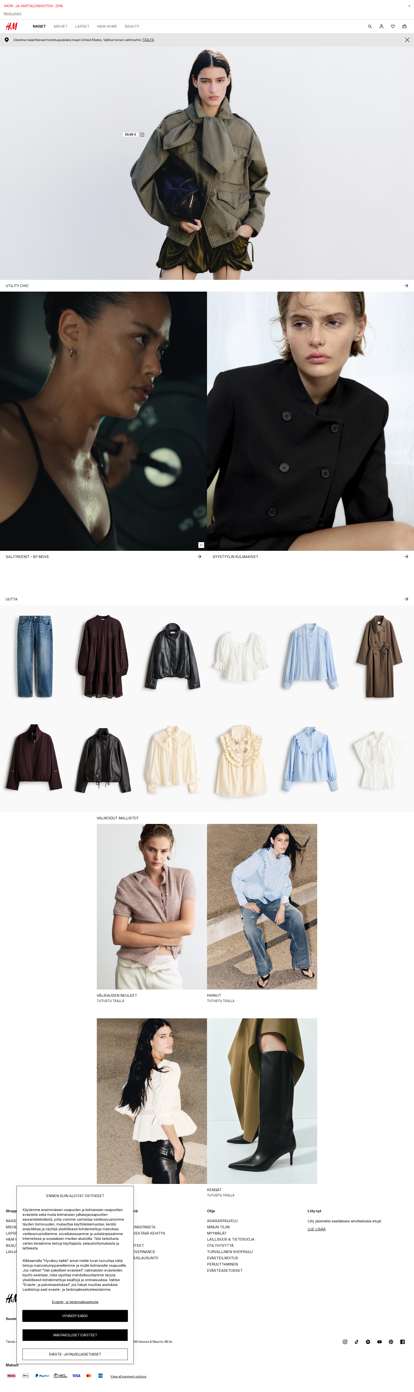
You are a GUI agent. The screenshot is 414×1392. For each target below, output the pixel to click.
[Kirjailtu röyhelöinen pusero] (241, 760)
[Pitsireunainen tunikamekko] (103, 656)
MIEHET (61, 26)
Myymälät (217, 1233)
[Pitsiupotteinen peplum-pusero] (241, 656)
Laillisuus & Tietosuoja (230, 1239)
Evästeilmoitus (222, 1258)
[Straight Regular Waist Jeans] (34, 656)
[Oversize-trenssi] (379, 656)
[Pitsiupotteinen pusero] (310, 656)
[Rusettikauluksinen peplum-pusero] (379, 760)
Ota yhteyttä (220, 1245)
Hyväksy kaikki (75, 1316)
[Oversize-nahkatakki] (103, 760)
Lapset (82, 26)
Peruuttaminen (222, 1264)
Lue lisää (317, 1229)
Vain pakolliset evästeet (75, 1335)
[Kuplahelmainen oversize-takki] (172, 656)
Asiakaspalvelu (222, 1221)
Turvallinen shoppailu (230, 1252)
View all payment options (128, 1376)
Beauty (132, 26)
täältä (148, 40)
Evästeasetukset (225, 1270)
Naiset (39, 26)
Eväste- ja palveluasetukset (75, 1354)
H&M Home (107, 26)
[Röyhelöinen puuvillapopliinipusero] (310, 760)
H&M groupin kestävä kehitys (135, 1233)
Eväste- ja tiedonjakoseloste (75, 1302)
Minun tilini (218, 1227)
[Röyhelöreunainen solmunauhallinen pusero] (172, 760)
